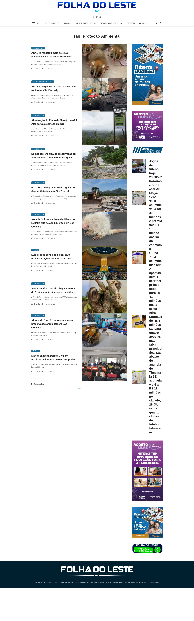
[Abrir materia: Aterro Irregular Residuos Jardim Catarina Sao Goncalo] (104, 195)
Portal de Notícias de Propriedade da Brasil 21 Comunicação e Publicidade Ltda (69, 582)
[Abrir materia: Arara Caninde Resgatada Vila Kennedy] (104, 95)
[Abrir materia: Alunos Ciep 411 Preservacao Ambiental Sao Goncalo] (104, 330)
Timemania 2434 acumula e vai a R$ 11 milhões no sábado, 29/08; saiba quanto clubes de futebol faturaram (156, 402)
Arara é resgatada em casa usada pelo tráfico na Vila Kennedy (53, 88)
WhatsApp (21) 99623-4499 (149, 582)
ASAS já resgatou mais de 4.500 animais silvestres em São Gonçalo (51, 54)
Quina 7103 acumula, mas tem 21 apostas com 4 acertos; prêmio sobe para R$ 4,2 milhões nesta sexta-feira (156, 282)
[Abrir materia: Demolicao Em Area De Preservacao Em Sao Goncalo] (104, 162)
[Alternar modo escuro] (38, 23)
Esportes (131, 23)
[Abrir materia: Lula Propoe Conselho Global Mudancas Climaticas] (104, 263)
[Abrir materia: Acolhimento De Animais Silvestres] (104, 229)
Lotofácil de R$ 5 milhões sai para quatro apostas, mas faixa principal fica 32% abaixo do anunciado (155, 342)
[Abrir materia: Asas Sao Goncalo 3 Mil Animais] (104, 296)
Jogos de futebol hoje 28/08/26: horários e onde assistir (155, 175)
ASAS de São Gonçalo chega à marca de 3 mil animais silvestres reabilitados (53, 290)
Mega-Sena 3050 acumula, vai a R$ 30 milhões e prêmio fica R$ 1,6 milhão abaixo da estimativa (156, 221)
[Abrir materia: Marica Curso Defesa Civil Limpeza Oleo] (104, 364)
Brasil (141, 23)
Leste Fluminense (51, 23)
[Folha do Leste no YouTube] (100, 17)
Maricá (36, 351)
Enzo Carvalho (39, 68)
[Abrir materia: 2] (81, 388)
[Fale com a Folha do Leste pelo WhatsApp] (147, 549)
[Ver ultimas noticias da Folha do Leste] (147, 150)
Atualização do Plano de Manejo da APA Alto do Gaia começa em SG (54, 122)
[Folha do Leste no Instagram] (96, 17)
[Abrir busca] (160, 23)
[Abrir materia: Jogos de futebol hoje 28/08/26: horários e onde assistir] (139, 166)
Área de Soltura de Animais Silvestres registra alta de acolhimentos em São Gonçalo (53, 223)
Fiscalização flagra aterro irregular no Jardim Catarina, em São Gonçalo (53, 189)
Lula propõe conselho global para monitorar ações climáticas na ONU (51, 256)
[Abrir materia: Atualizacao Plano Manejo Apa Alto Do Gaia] (104, 128)
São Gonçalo (38, 48)
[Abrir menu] (33, 23)
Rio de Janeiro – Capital (86, 23)
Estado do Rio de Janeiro (111, 23)
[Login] (156, 23)
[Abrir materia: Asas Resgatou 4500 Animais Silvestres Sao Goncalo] (104, 61)
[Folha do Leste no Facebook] (93, 17)
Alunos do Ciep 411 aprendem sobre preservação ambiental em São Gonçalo (52, 324)
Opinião (67, 23)
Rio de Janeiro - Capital (43, 82)
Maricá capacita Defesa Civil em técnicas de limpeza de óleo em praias (53, 357)
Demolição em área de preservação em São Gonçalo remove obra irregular (53, 155)
